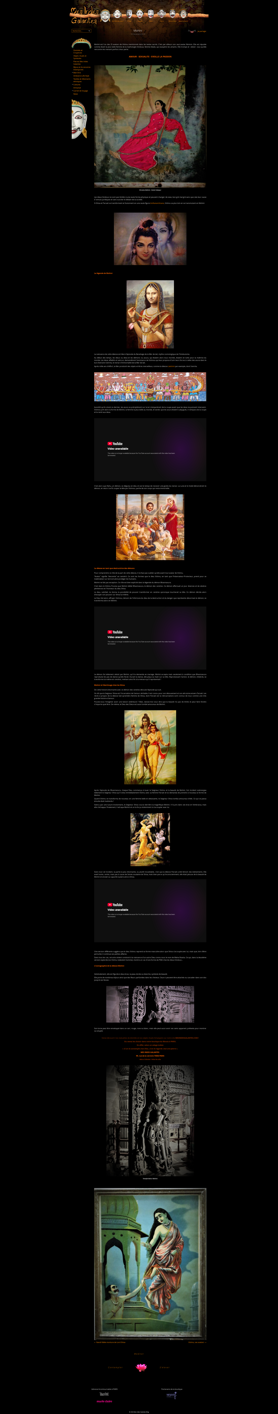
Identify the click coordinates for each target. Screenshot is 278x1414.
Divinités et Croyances (78, 51)
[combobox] (81, 31)
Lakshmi (171, 366)
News (75, 94)
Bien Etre (77, 72)
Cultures (76, 84)
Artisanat (77, 88)
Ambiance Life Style (81, 76)
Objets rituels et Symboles (79, 57)
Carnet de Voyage (80, 91)
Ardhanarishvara (157, 203)
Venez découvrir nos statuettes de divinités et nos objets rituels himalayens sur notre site (150, 1038)
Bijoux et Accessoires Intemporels (82, 68)
